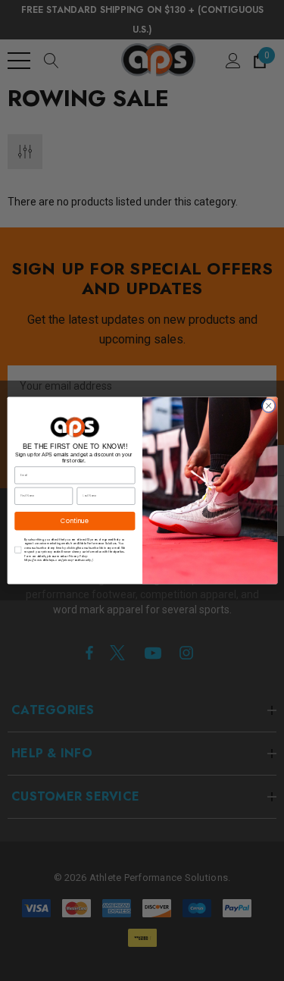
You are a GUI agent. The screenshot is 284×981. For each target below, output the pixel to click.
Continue (75, 520)
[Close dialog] (268, 406)
